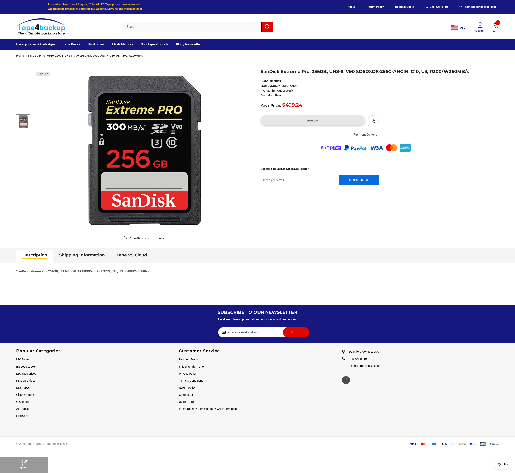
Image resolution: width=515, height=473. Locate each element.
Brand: (265, 81)
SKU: (264, 85)
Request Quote (404, 6)
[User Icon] (480, 25)
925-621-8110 (438, 6)
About (351, 6)
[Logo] (66, 26)
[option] (144, 150)
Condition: (267, 95)
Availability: (268, 90)
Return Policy (375, 6)
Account (480, 30)
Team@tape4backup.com (479, 6)
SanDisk (275, 81)
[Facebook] (346, 380)
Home (20, 55)
